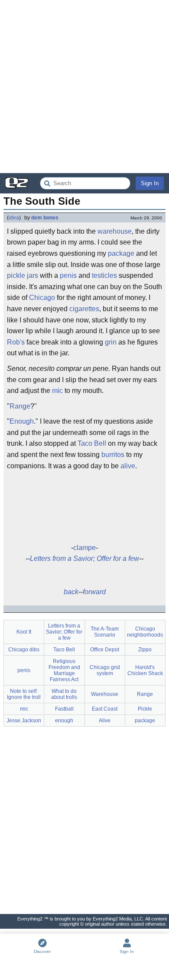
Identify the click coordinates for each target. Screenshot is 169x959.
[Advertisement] (84, 86)
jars (32, 275)
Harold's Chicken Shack (145, 670)
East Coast (104, 709)
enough (64, 721)
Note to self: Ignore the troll (24, 694)
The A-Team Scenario (105, 632)
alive (127, 466)
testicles (104, 275)
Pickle (145, 709)
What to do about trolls (64, 694)
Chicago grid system (105, 670)
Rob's (16, 342)
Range (20, 406)
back (71, 591)
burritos (112, 454)
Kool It (23, 632)
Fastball (64, 709)
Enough (22, 421)
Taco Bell (92, 443)
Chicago (42, 297)
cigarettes (84, 308)
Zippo (145, 650)
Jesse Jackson (23, 721)
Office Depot (104, 650)
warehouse (115, 231)
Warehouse (104, 694)
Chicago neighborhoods (145, 632)
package (121, 253)
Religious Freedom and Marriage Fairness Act (64, 670)
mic (57, 390)
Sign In (150, 183)
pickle (16, 275)
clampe (84, 547)
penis (68, 275)
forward (94, 591)
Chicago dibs (23, 650)
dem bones (44, 218)
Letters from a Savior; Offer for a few (84, 558)
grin (111, 342)
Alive (104, 721)
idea (14, 218)
